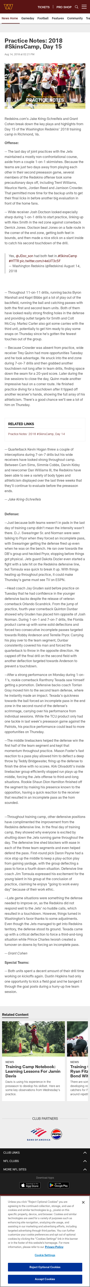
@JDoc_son (24, 256)
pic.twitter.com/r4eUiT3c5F (40, 261)
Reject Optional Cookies (45, 1267)
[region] (45, 1241)
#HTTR (14, 261)
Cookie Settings (45, 1255)
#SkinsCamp (67, 256)
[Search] (76, 7)
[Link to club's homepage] (8, 5)
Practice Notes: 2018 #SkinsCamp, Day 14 (36, 434)
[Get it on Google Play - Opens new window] (59, 1187)
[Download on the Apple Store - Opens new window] (30, 1185)
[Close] (83, 1202)
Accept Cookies (45, 1279)
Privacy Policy (54, 1247)
